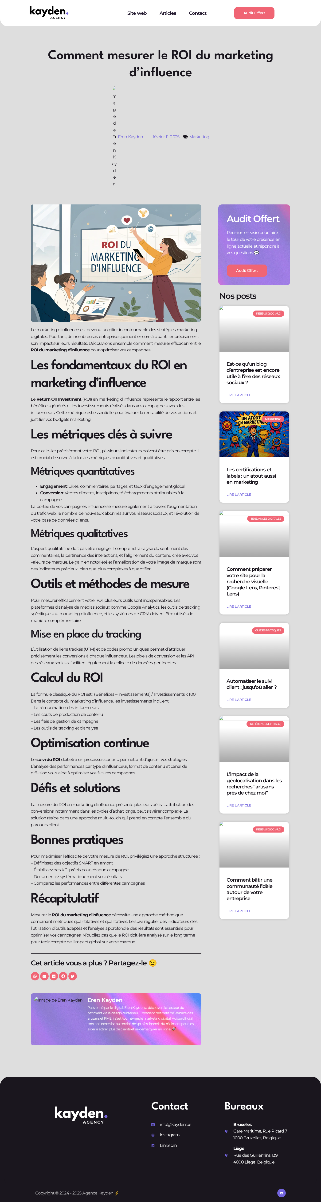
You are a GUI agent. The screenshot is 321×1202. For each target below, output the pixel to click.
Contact (198, 13)
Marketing (199, 136)
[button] (35, 976)
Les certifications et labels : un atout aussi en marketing (251, 476)
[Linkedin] (281, 1193)
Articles (168, 13)
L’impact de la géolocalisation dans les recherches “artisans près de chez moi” (254, 783)
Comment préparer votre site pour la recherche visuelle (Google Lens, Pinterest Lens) (253, 581)
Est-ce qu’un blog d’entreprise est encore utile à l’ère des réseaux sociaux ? (253, 373)
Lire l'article (239, 395)
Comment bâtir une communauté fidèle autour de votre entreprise (249, 889)
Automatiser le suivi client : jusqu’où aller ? (252, 684)
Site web (137, 13)
